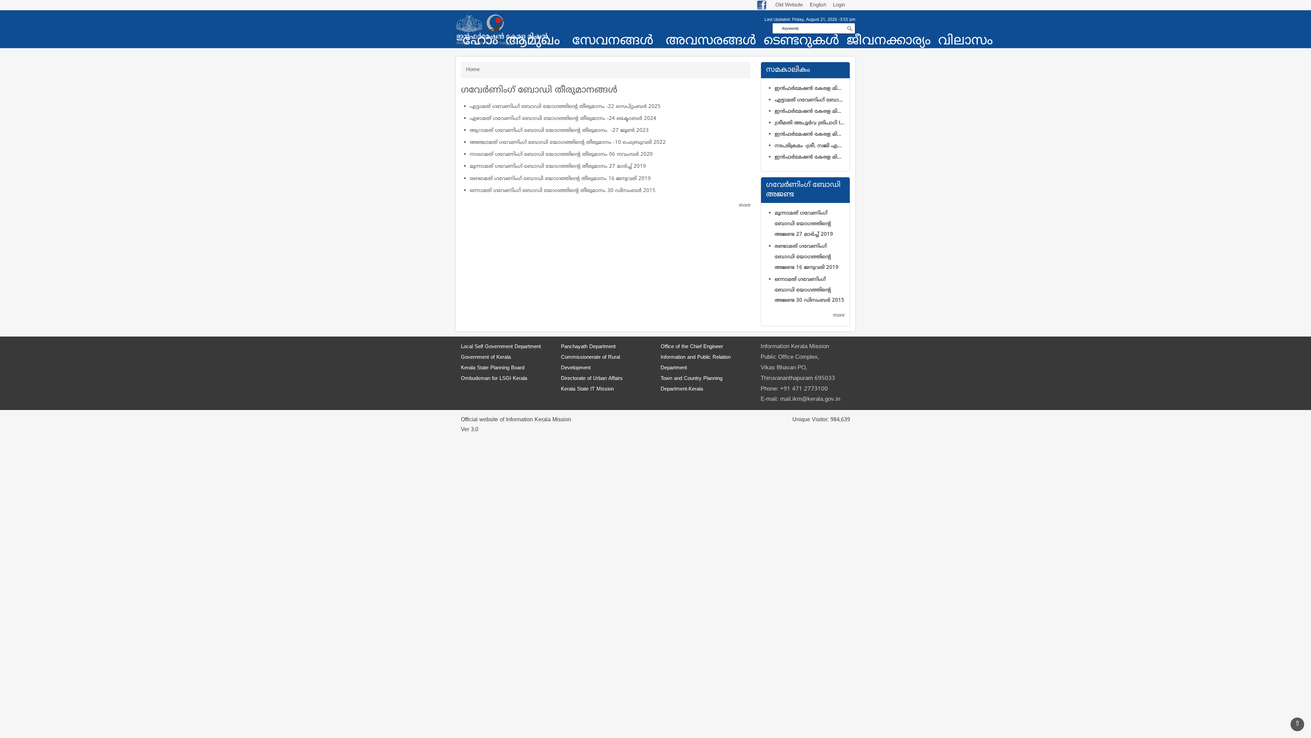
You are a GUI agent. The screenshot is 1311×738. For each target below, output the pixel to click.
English (819, 5)
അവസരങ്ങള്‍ (711, 41)
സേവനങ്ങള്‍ (612, 41)
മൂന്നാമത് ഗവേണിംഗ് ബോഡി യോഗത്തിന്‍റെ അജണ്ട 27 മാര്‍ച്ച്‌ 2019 (804, 224)
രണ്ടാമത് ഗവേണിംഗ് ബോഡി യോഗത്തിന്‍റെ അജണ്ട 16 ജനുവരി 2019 (806, 257)
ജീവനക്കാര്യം (889, 41)
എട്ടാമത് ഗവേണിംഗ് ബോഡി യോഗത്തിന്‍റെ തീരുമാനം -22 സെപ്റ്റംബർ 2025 (565, 107)
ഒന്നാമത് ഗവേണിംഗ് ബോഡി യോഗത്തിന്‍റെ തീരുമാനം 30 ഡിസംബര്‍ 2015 (563, 191)
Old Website (789, 5)
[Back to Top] (1297, 724)
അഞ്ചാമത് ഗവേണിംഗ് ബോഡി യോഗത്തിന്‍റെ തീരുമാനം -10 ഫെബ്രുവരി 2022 (568, 142)
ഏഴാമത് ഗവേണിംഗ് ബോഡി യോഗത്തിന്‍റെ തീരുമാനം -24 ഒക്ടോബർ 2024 (563, 118)
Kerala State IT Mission (587, 389)
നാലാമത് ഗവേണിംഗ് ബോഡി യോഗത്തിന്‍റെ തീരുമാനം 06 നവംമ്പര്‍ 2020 (561, 154)
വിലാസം (965, 41)
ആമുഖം (533, 41)
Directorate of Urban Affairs (592, 378)
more (744, 205)
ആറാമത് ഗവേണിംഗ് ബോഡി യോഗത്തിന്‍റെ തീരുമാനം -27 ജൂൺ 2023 (559, 130)
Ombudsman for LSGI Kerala (494, 378)
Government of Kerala (486, 357)
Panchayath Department (588, 347)
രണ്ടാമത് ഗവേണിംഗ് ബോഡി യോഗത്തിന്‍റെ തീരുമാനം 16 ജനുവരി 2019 (560, 179)
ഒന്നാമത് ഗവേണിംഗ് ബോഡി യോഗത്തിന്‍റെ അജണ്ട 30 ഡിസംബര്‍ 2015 (809, 290)
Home (473, 70)
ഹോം (480, 41)
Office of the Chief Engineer (692, 347)
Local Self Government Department (501, 347)
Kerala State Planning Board (492, 368)
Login (839, 5)
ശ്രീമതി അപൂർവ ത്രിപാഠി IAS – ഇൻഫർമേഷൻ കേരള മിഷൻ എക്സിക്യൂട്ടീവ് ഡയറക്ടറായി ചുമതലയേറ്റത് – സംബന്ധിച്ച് (810, 123)
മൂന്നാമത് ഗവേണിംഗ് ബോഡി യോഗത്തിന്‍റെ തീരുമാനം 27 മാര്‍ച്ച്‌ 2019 (558, 166)
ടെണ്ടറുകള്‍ (801, 41)
